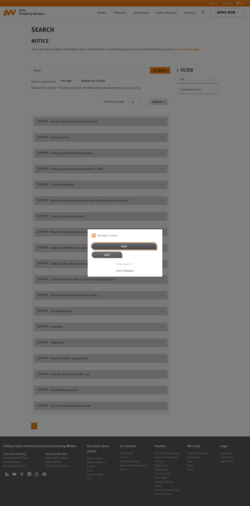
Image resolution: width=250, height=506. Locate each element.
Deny (124, 246)
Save (107, 255)
